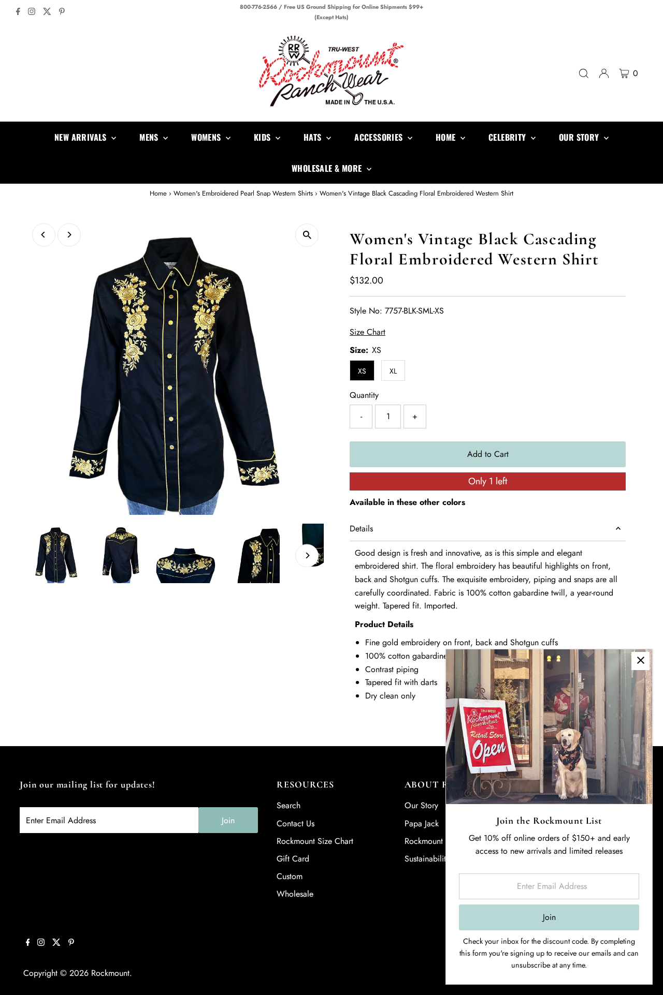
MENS (150, 137)
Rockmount (110, 973)
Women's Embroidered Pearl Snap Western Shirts (243, 193)
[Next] (69, 234)
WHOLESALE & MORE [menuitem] (328, 168)
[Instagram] (31, 12)
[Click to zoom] (307, 235)
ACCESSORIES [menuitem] (379, 137)
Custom (289, 876)
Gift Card (293, 859)
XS (362, 371)
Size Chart (367, 332)
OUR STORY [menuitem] (580, 137)
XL (393, 371)
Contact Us (295, 823)
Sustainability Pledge (441, 859)
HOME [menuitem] (447, 137)
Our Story (421, 805)
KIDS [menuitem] (263, 137)
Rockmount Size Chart (315, 841)
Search (288, 805)
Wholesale (295, 894)
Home (158, 193)
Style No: (366, 311)
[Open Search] (584, 73)
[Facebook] (18, 12)
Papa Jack (422, 823)
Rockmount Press (434, 841)
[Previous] (43, 234)
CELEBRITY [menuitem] (508, 137)
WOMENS (207, 137)
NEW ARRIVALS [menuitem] (81, 137)
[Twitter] (47, 12)
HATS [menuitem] (314, 137)
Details (361, 528)
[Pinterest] (61, 12)
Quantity (364, 395)
